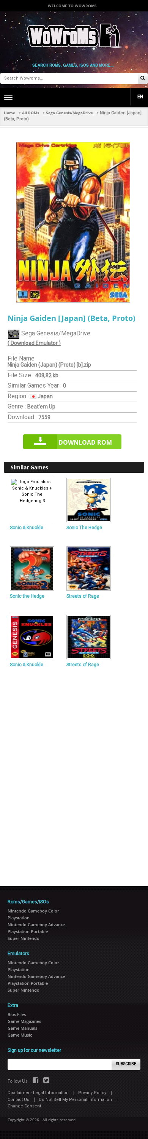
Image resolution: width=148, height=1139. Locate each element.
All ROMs (30, 112)
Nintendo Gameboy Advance (36, 924)
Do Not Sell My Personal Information (75, 1099)
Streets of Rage (82, 596)
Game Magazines (24, 1021)
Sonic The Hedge (84, 527)
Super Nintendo (23, 938)
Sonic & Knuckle (26, 527)
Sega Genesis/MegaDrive (69, 112)
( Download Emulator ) (34, 343)
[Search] (143, 78)
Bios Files (17, 1014)
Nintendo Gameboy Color (33, 911)
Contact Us (18, 1099)
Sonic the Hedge (27, 596)
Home (9, 112)
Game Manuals (22, 1028)
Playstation (19, 917)
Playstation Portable (28, 931)
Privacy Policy (92, 1092)
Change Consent (24, 1106)
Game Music (20, 1035)
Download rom (85, 442)
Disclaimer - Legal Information (38, 1092)
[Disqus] (74, 773)
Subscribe (126, 1064)
